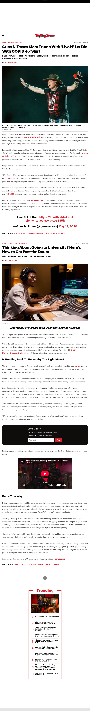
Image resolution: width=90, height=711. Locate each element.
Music (10, 42)
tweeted (11, 178)
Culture (10, 243)
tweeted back (38, 200)
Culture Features (21, 243)
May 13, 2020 (68, 226)
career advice (26, 564)
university (55, 564)
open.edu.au (59, 559)
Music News (17, 42)
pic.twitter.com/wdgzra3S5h (45, 220)
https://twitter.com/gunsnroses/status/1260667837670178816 (39, 233)
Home (4, 42)
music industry (38, 564)
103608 (17, 564)
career (77, 366)
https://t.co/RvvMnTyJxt (56, 217)
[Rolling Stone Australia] (45, 36)
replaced (10, 194)
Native (47, 564)
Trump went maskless (33, 137)
